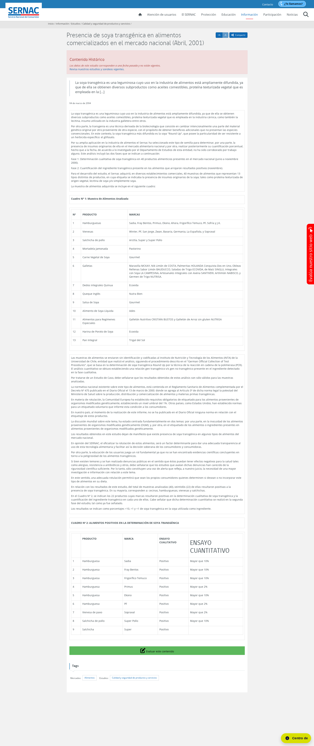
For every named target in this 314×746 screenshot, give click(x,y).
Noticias (292, 15)
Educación (229, 15)
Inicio (51, 23)
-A (226, 35)
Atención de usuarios (161, 15)
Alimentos (89, 677)
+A (220, 35)
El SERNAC (189, 15)
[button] (306, 15)
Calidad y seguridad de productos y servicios (106, 23)
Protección (208, 15)
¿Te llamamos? (293, 3)
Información (249, 15)
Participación (272, 15)
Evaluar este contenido (159, 650)
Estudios (75, 23)
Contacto (267, 4)
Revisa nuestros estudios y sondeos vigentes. (97, 69)
